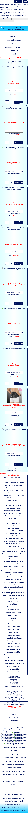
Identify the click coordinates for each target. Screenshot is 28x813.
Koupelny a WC (13, 601)
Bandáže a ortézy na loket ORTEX (14, 487)
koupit (17, 102)
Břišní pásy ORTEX (13, 500)
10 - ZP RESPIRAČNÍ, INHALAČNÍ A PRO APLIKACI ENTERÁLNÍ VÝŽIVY (14, 789)
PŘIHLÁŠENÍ (14, 50)
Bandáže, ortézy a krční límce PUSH (13, 495)
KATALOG (14, 33)
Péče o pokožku (13, 629)
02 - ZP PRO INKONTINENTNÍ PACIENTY (14, 758)
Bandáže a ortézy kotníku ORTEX (14, 480)
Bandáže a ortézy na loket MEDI (13, 485)
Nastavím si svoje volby (7, 20)
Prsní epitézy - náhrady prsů (13, 660)
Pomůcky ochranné (13, 643)
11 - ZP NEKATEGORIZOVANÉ (14, 794)
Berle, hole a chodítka (13, 579)
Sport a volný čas (13, 669)
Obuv (13, 621)
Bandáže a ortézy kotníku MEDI (13, 477)
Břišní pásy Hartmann (13, 498)
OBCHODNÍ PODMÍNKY (14, 40)
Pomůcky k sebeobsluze (14, 638)
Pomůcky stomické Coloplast (13, 655)
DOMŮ (14, 54)
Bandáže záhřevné (13, 493)
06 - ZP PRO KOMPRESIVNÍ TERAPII (14, 778)
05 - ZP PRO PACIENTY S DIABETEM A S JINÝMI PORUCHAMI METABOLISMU (14, 773)
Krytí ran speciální (13, 607)
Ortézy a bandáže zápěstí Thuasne (14, 536)
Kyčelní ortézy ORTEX (13, 523)
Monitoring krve (13, 615)
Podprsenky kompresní (13, 635)
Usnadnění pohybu (13, 672)
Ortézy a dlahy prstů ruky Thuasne (13, 541)
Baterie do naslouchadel (13, 577)
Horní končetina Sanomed (13, 508)
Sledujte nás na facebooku (14, 689)
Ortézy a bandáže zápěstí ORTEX (13, 533)
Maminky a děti (13, 609)
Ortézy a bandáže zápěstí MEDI (13, 531)
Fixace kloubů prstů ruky (13, 505)
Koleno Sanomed (14, 518)
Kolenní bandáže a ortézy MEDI (13, 510)
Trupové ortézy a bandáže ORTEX (14, 564)
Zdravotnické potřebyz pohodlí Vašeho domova (16, 28)
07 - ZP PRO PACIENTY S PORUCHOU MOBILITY (14, 783)
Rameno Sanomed (13, 556)
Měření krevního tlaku (13, 612)
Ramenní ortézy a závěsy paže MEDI (13, 548)
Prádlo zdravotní (13, 658)
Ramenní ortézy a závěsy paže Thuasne (13, 554)
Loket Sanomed (13, 526)
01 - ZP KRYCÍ (14, 754)
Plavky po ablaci (13, 632)
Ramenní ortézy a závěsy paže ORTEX (13, 551)
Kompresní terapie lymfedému (13, 595)
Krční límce (13, 604)
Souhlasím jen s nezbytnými (19, 18)
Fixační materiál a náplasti (13, 587)
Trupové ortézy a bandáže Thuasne (13, 566)
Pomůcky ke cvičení (13, 641)
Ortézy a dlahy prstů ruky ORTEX (14, 538)
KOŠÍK (14, 43)
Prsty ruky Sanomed (14, 546)
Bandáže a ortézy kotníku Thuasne (14, 482)
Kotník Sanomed (13, 520)
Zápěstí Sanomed (14, 569)
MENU (25, 1)
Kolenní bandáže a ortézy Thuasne (14, 515)
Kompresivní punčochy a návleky (13, 593)
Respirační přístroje (13, 666)
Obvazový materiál (13, 624)
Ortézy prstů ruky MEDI (13, 543)
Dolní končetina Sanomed (13, 503)
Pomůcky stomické (13, 652)
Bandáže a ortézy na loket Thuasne (14, 490)
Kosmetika (13, 598)
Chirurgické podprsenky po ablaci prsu (13, 583)
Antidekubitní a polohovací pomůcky (13, 573)
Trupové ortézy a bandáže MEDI (13, 561)
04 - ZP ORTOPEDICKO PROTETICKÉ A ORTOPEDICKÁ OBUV (14, 766)
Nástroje (13, 618)
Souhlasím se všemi (6, 18)
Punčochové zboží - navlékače (14, 663)
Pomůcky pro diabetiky (14, 649)
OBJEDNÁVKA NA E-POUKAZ (14, 47)
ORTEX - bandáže (13, 528)
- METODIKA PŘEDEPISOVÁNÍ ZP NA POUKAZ (14, 749)
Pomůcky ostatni (13, 646)
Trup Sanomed (13, 559)
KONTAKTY (14, 36)
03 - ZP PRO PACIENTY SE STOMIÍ (14, 761)
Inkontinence (13, 590)
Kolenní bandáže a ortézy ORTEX (14, 513)
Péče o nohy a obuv (13, 626)
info (22, 102)
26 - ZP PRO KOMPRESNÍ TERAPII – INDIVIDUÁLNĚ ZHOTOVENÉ (14, 799)
